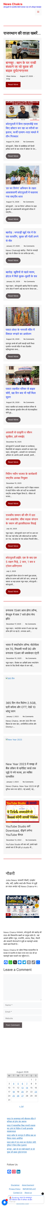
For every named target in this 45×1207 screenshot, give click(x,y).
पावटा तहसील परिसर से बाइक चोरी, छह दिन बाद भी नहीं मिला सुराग (21, 393)
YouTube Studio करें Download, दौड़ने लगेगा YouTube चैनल (19, 830)
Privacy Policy (14, 1189)
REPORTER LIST (29, 1189)
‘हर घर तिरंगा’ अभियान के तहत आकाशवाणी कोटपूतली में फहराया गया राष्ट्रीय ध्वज (22, 192)
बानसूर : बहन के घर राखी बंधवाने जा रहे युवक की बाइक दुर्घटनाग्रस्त (21, 67)
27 (22, 1096)
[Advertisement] (22, 1046)
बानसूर (8, 79)
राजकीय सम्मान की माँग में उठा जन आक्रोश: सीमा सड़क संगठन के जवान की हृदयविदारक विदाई (22, 519)
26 (18, 1096)
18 (14, 1092)
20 (22, 1092)
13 (22, 1088)
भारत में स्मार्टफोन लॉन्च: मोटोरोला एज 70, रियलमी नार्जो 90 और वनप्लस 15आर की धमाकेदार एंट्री (22, 649)
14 (27, 1088)
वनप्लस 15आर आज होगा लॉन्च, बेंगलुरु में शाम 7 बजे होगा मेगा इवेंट (21, 614)
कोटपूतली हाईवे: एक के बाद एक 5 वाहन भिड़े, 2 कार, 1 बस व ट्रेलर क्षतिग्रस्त (21, 562)
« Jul (21, 1106)
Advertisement (28, 1185)
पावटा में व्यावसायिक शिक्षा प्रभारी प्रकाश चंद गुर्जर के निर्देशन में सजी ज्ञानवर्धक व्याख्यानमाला (21, 1128)
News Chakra (12, 4)
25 (13, 1096)
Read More (13, 84)
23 (36, 1092)
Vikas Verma (11, 76)
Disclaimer (15, 1185)
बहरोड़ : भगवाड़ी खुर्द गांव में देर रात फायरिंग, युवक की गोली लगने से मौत (22, 236)
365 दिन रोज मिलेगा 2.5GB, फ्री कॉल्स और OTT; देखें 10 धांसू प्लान (21, 707)
